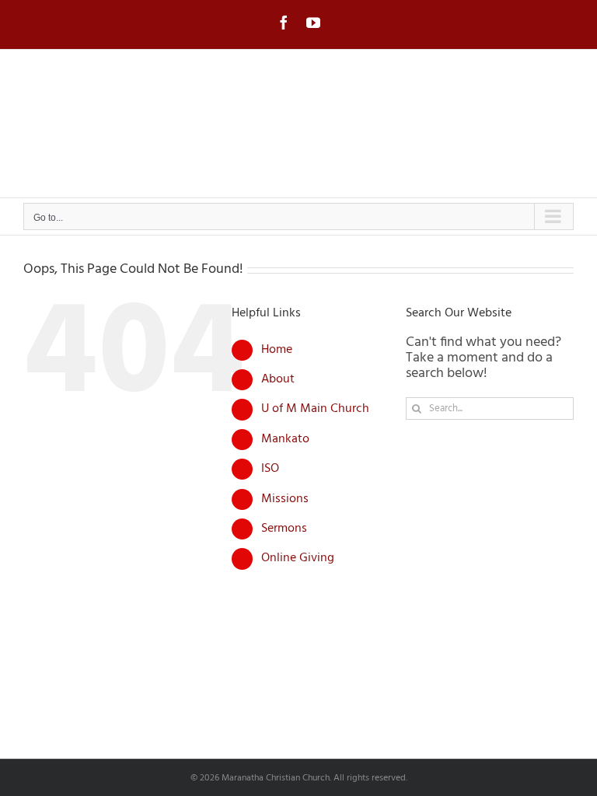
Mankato (285, 439)
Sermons (284, 528)
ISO (270, 469)
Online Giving (297, 558)
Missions (285, 499)
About (278, 379)
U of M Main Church (315, 409)
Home (276, 350)
